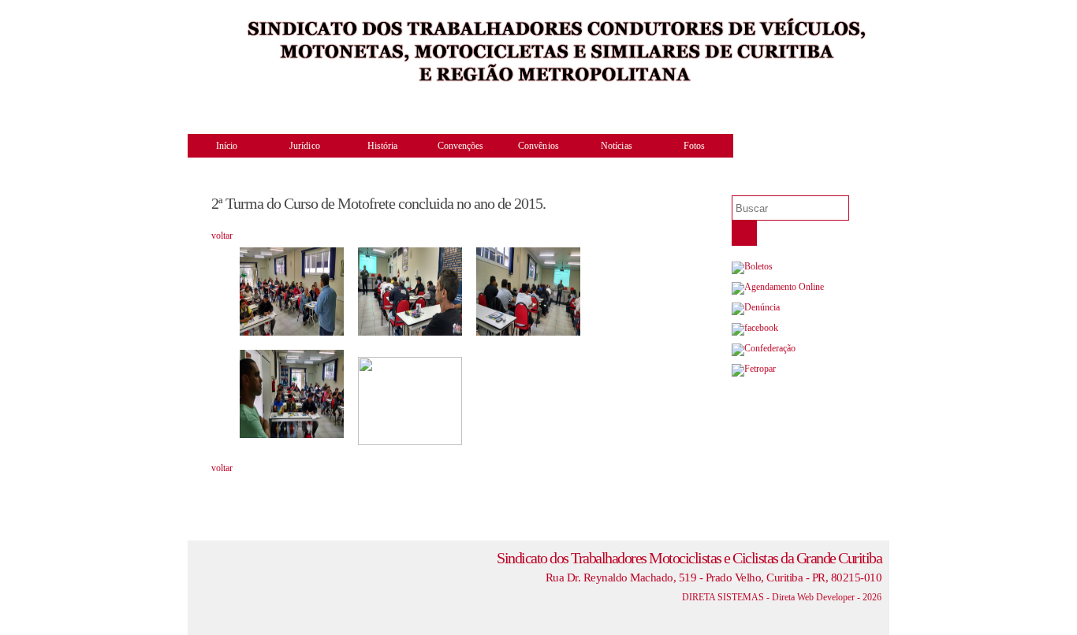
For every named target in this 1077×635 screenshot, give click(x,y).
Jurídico (304, 145)
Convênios (538, 145)
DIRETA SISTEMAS (723, 597)
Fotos (695, 145)
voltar (222, 235)
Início (227, 145)
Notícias (616, 145)
